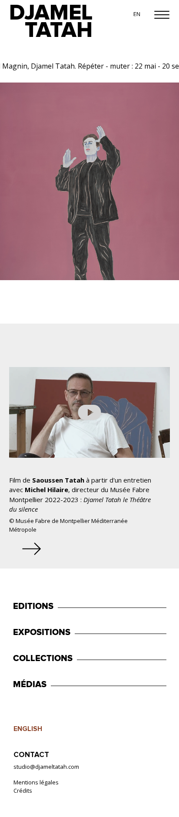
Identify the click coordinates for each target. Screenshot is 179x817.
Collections (43, 658)
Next (34, 544)
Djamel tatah (51, 21)
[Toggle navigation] (162, 10)
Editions (33, 606)
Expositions (41, 632)
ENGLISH (27, 729)
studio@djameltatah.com (46, 767)
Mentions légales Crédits (36, 786)
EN (136, 14)
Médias (29, 684)
